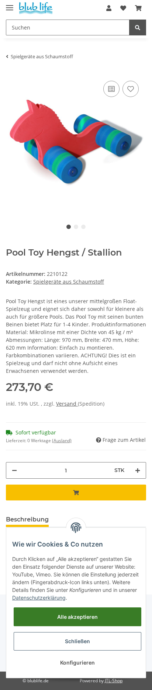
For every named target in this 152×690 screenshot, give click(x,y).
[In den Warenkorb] (76, 492)
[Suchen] (137, 27)
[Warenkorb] (138, 8)
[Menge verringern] (14, 470)
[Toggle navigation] (9, 4)
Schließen (77, 641)
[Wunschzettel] (123, 8)
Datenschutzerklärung (39, 597)
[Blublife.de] (35, 8)
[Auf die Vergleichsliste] (111, 89)
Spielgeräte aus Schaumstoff (68, 281)
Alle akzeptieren (77, 617)
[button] (109, 8)
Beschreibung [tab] (27, 519)
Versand (67, 403)
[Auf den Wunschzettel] (130, 89)
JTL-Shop (113, 680)
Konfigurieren (77, 662)
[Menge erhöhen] (137, 470)
